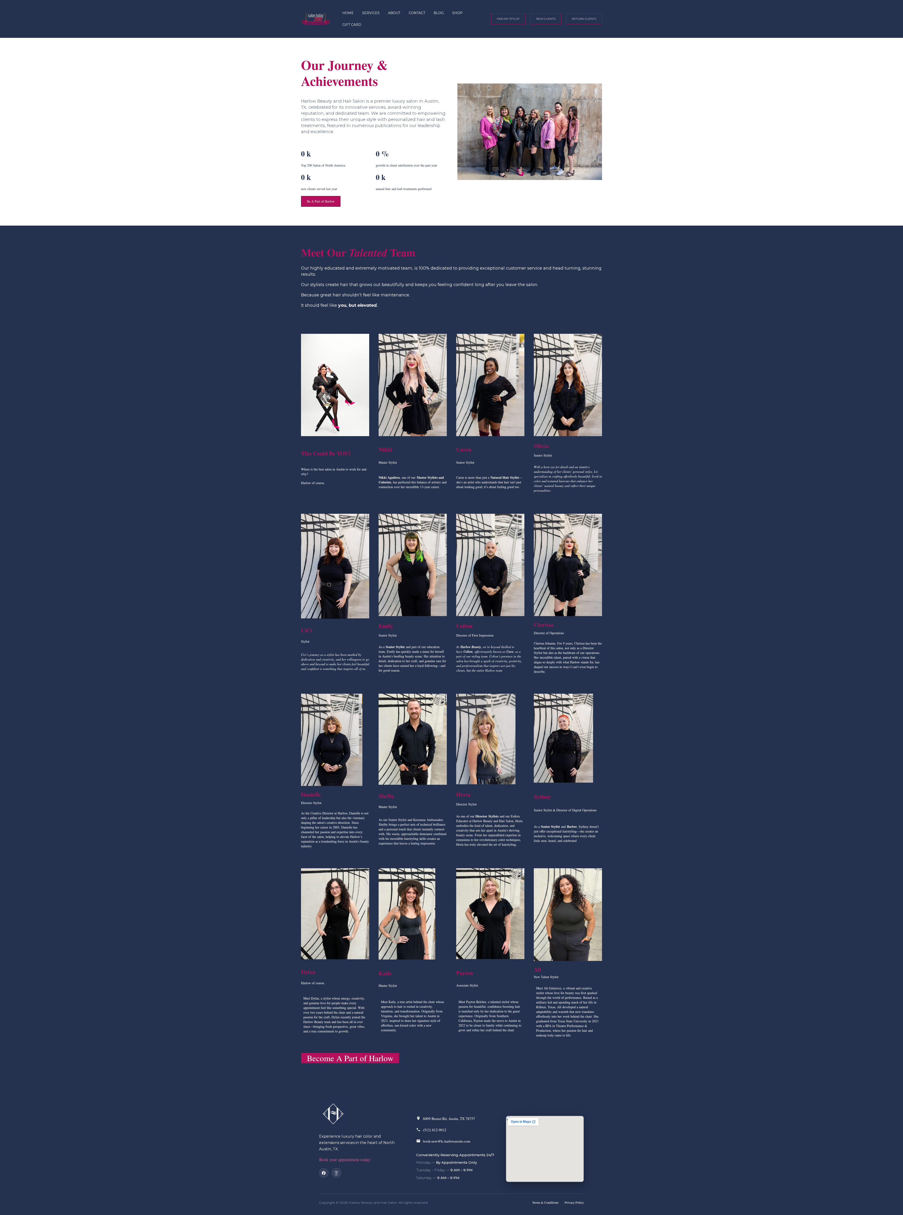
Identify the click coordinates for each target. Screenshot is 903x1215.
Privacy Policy (574, 1202)
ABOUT (394, 13)
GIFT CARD (351, 25)
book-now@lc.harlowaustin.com (446, 1141)
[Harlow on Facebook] (324, 1173)
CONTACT (417, 13)
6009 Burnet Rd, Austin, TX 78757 (449, 1118)
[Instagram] (303, 502)
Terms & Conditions (545, 1202)
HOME (348, 13)
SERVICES (371, 13)
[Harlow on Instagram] (336, 1173)
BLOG (439, 13)
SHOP (457, 13)
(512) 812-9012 (434, 1129)
